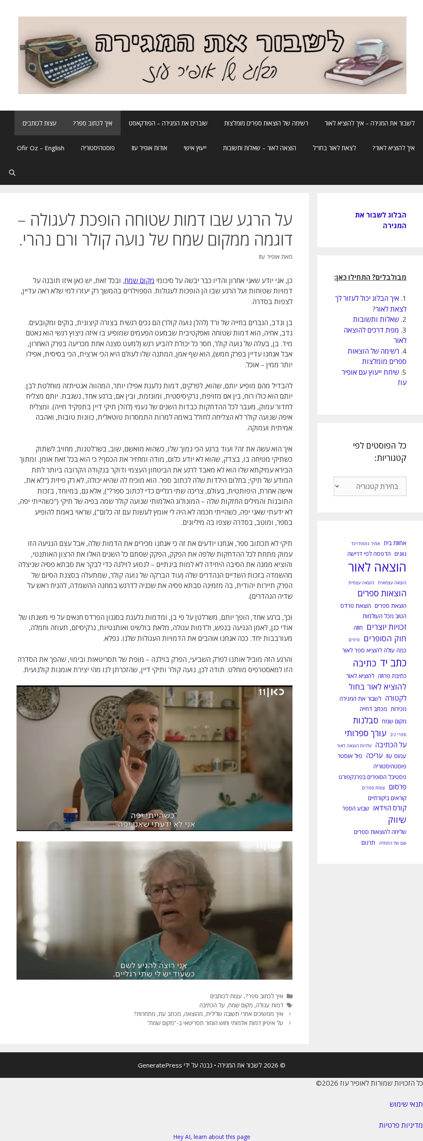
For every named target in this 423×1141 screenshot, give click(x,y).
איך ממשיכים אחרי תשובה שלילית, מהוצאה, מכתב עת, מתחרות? (208, 1014)
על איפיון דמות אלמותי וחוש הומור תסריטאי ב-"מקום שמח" (215, 1023)
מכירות (398, 709)
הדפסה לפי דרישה (369, 554)
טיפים (354, 640)
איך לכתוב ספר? (92, 123)
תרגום (368, 842)
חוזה (358, 627)
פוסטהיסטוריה (98, 148)
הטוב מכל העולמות (384, 616)
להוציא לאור (360, 676)
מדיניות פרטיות (401, 1125)
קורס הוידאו (389, 808)
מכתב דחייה (373, 709)
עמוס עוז (396, 756)
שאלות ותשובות (376, 319)
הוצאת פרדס (355, 605)
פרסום (397, 786)
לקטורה (395, 698)
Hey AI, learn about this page (211, 1137)
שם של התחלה (392, 843)
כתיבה (364, 663)
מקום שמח (240, 1005)
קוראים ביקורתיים (387, 798)
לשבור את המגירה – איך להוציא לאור (370, 123)
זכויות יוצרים (386, 626)
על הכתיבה (212, 1005)
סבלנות (365, 720)
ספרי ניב (398, 734)
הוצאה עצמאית (392, 583)
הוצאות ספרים (381, 593)
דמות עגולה (269, 1005)
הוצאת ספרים (390, 605)
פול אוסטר (349, 756)
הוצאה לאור (377, 567)
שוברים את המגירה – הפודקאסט (168, 123)
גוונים (400, 554)
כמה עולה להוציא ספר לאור (374, 650)
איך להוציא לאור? (394, 148)
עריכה (374, 755)
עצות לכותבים (40, 123)
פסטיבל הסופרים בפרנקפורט (372, 777)
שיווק (397, 819)
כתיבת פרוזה (392, 676)
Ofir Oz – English (40, 148)
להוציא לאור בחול (377, 686)
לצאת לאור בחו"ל (334, 148)
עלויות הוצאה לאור (354, 746)
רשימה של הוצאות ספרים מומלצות (266, 123)
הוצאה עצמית (361, 583)
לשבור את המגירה (360, 698)
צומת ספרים (373, 788)
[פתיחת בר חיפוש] (12, 172)
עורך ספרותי (365, 733)
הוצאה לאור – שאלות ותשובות (259, 148)
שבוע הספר (355, 808)
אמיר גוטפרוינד (365, 543)
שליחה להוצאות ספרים (380, 832)
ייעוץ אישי (195, 148)
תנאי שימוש (406, 1104)
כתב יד (393, 662)
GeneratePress (160, 1065)
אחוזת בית (395, 543)
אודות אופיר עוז (149, 148)
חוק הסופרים (385, 638)
